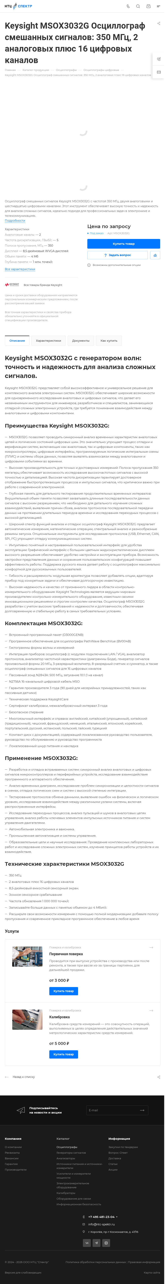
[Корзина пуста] (148, 6)
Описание (17, 341)
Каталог (63, 1139)
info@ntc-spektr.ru (101, 1224)
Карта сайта (152, 1272)
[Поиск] (138, 6)
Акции (113, 1169)
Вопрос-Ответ (118, 1152)
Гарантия (11, 1164)
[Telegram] (96, 1243)
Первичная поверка (66, 954)
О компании (13, 1147)
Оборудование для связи (74, 1198)
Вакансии (12, 1158)
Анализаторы (66, 1158)
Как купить (109, 341)
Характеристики (48, 341)
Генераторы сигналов (71, 1152)
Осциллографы (67, 1147)
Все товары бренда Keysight (43, 284)
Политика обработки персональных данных (96, 1262)
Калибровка (59, 1017)
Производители (16, 1169)
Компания (13, 1139)
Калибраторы (66, 1193)
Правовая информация (144, 1262)
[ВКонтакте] (87, 1243)
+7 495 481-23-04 (101, 1217)
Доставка (114, 1158)
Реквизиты (12, 1152)
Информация (119, 1139)
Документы (81, 341)
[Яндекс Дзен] (106, 1243)
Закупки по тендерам (123, 1147)
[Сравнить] (155, 255)
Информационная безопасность (79, 1204)
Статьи (113, 1164)
